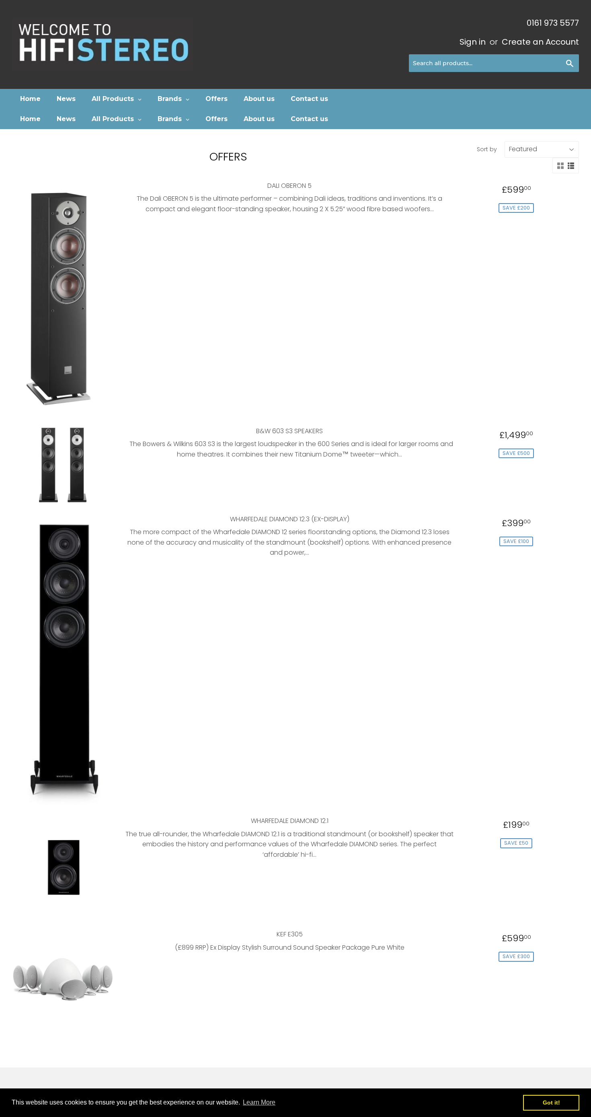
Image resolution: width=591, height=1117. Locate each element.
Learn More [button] (259, 1102)
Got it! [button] (551, 1102)
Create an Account (540, 41)
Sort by (487, 149)
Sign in (473, 41)
